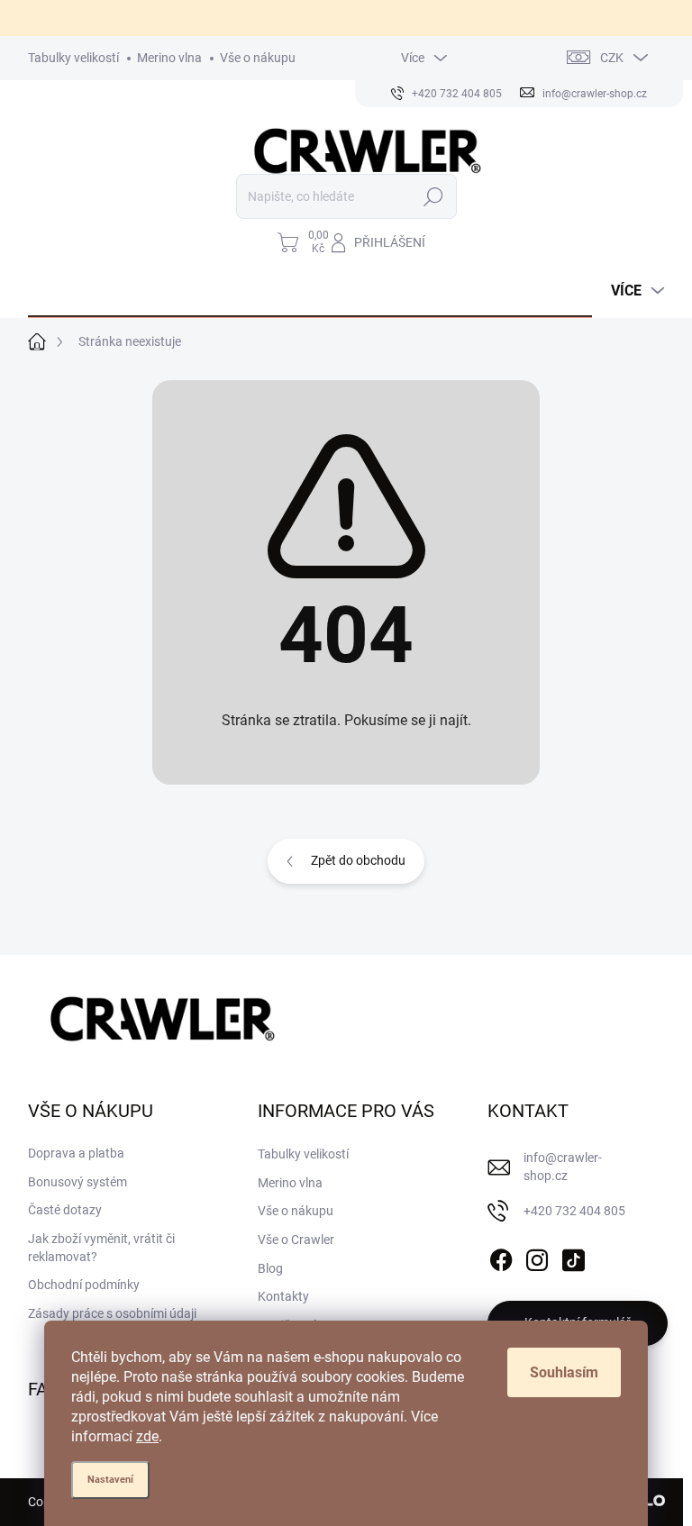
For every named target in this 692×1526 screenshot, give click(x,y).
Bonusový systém (77, 1182)
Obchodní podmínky (84, 1284)
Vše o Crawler (296, 1239)
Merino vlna (169, 57)
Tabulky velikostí (73, 57)
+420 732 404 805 (574, 1211)
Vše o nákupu (258, 57)
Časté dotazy (65, 1210)
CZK (612, 57)
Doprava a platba (76, 1153)
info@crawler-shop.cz (563, 1166)
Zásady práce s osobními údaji (112, 1313)
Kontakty (283, 1296)
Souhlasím (564, 1372)
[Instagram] (537, 1256)
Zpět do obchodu (358, 860)
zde (147, 1436)
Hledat (432, 196)
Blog (270, 1268)
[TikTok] (573, 1256)
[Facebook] (500, 1256)
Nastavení (110, 1479)
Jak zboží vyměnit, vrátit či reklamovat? (101, 1247)
